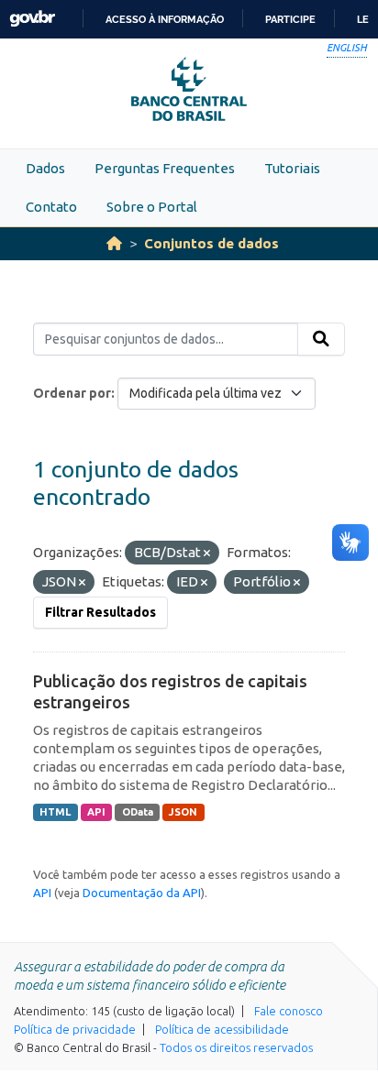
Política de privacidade (75, 1029)
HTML (55, 811)
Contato (51, 206)
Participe (290, 19)
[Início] (114, 243)
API (96, 811)
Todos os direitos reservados (236, 1047)
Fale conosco (288, 1010)
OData (137, 811)
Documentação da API (142, 892)
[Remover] (207, 553)
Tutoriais (292, 168)
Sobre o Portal (151, 206)
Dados (45, 168)
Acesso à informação (165, 19)
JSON (183, 811)
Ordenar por (72, 393)
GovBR (32, 18)
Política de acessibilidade (222, 1029)
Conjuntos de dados (211, 243)
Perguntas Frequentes (164, 168)
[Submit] (321, 339)
